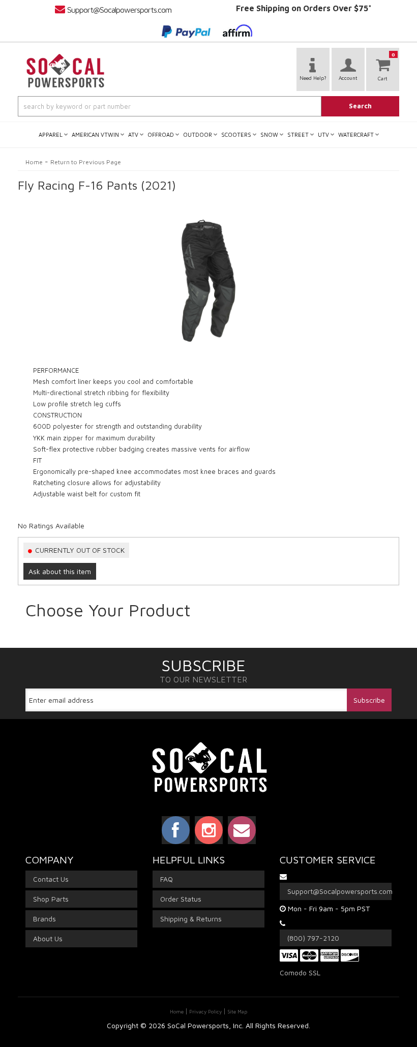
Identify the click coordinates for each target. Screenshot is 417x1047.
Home (34, 162)
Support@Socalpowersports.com (119, 9)
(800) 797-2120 (313, 938)
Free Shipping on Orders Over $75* (304, 8)
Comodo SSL (300, 972)
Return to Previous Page (85, 162)
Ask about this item (59, 571)
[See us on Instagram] (209, 830)
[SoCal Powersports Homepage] (65, 71)
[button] (208, 106)
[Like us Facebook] (176, 830)
